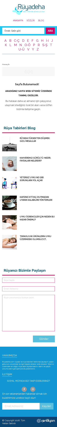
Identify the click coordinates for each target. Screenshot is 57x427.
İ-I (47, 40)
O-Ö (27, 45)
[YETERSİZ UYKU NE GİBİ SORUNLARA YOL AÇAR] (28, 190)
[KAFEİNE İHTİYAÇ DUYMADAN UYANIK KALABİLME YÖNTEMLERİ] (28, 209)
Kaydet (46, 406)
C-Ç (16, 40)
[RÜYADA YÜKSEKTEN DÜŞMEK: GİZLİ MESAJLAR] (28, 150)
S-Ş (44, 45)
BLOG (41, 20)
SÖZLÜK (31, 20)
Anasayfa (6, 64)
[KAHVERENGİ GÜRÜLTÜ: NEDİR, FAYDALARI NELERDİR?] (28, 170)
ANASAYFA (18, 20)
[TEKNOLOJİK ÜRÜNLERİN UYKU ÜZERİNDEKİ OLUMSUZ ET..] (28, 249)
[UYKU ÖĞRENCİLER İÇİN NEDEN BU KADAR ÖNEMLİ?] (28, 229)
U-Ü (21, 49)
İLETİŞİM (7, 374)
